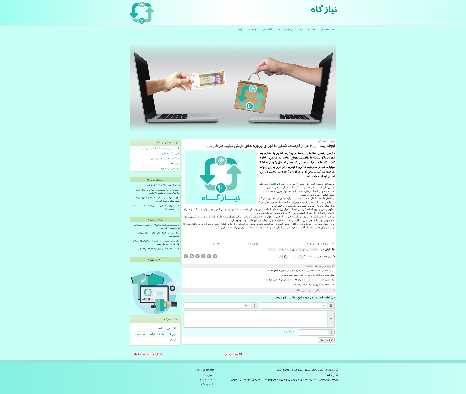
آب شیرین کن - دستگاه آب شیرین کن (161, 148)
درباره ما (209, 376)
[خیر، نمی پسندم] (285, 256)
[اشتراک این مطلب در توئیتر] (197, 256)
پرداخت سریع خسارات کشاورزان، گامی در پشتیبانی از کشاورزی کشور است (301, 271)
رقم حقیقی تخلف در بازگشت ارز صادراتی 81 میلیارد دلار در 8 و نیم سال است (299, 280)
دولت (244, 220)
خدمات (251, 30)
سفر (311, 202)
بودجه (283, 249)
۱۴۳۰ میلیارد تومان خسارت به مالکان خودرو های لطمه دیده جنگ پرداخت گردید (156, 199)
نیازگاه (323, 11)
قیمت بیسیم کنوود (170, 168)
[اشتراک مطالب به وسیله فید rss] (191, 256)
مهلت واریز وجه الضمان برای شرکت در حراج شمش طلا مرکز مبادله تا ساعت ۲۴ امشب (157, 192)
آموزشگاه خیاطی (170, 153)
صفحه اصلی (326, 30)
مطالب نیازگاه (305, 30)
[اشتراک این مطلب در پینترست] (215, 256)
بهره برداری (298, 249)
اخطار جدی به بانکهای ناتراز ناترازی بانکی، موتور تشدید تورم (308, 275)
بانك (161, 333)
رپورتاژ (172, 333)
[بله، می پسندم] (300, 256)
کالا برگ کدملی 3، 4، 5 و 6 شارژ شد (163, 186)
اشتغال (266, 30)
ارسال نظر (325, 340)
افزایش (171, 328)
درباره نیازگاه (284, 30)
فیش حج (175, 163)
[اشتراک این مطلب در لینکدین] (209, 256)
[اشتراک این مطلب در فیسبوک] (203, 256)
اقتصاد (272, 184)
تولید (236, 30)
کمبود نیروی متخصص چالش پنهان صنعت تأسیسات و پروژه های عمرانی (156, 207)
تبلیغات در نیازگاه (205, 380)
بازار (148, 328)
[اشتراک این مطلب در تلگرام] (185, 256)
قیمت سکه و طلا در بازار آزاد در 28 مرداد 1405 (313, 285)
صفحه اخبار (232, 354)
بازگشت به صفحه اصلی (146, 354)
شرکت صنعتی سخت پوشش (165, 158)
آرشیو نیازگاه (207, 384)
